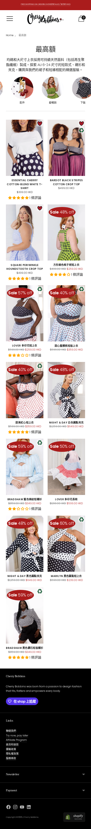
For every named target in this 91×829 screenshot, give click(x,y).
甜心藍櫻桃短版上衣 (66, 346)
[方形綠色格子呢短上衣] (66, 232)
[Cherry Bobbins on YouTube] (22, 807)
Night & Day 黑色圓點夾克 (24, 576)
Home (10, 35)
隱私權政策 (12, 753)
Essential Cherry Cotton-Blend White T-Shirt (24, 184)
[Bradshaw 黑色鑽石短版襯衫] (24, 615)
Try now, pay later (17, 735)
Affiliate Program (16, 740)
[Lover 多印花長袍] (66, 467)
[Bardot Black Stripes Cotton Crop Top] (66, 148)
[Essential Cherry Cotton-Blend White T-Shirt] (24, 148)
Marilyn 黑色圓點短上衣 (66, 576)
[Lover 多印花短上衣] (24, 313)
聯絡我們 (11, 731)
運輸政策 (11, 749)
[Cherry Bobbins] (45, 18)
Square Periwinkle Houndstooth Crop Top (24, 267)
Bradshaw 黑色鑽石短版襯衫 (24, 648)
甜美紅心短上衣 (24, 422)
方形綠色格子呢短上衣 (66, 265)
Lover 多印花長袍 (66, 499)
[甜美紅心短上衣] (24, 390)
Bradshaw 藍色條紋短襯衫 (24, 499)
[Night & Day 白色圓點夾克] (66, 390)
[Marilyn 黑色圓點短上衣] (66, 544)
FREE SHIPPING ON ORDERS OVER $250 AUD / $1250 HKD (45, 4)
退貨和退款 (12, 744)
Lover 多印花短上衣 (24, 345)
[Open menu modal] (10, 19)
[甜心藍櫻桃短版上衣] (66, 313)
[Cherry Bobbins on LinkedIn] (28, 807)
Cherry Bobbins (30, 817)
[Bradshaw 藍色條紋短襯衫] (24, 467)
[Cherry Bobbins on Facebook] (8, 807)
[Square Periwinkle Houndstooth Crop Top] (24, 232)
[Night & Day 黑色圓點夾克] (24, 544)
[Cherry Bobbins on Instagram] (15, 807)
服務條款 (11, 758)
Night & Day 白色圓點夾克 (66, 422)
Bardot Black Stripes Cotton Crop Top (66, 182)
